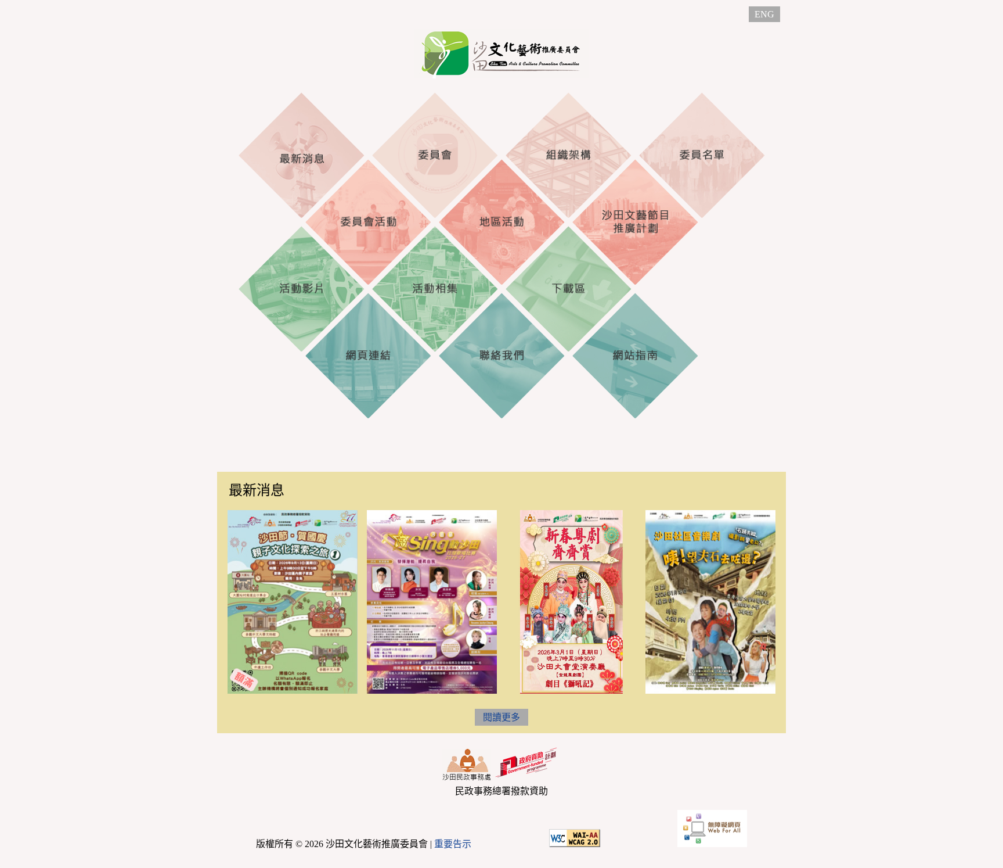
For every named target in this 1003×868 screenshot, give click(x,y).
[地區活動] (501, 222)
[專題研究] (701, 288)
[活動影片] (301, 288)
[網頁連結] (368, 355)
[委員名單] (701, 155)
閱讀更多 (501, 717)
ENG (764, 14)
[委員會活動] (368, 222)
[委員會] (434, 155)
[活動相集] (434, 288)
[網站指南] (635, 355)
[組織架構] (568, 155)
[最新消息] (301, 155)
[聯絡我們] (501, 355)
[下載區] (568, 288)
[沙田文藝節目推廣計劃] (635, 222)
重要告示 (452, 844)
